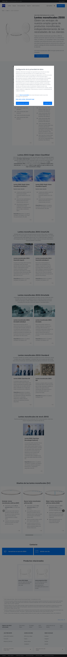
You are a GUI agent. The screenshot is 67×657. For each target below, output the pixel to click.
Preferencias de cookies (22, 103)
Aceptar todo (47, 103)
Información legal (30, 99)
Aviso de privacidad (24, 95)
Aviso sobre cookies (20, 99)
